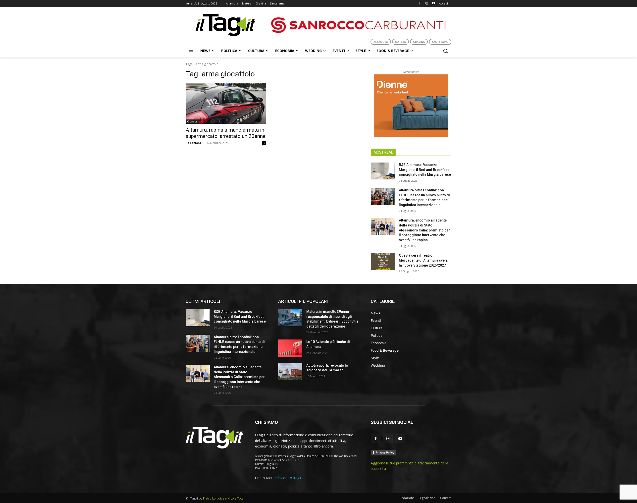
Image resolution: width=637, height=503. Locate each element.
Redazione (194, 143)
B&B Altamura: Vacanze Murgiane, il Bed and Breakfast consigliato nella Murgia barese (425, 169)
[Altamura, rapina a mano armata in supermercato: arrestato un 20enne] (226, 103)
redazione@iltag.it (287, 477)
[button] (445, 51)
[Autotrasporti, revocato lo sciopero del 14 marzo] (290, 371)
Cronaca (192, 121)
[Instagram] (426, 3)
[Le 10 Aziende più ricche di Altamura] (290, 347)
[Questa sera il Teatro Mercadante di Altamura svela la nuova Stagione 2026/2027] (383, 261)
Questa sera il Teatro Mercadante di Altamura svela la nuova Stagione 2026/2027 (423, 260)
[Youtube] (433, 3)
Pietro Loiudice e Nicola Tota (223, 498)
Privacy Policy (385, 452)
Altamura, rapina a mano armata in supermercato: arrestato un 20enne (225, 133)
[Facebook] (420, 3)
